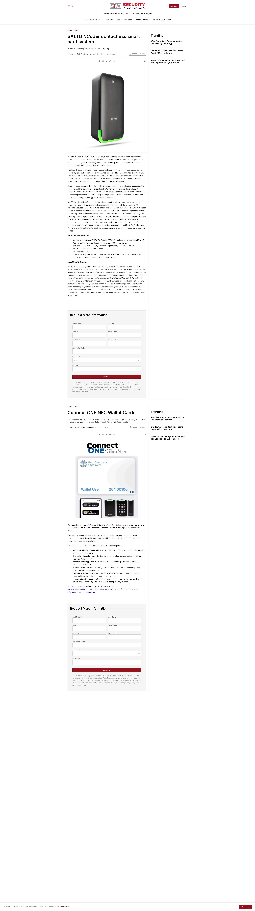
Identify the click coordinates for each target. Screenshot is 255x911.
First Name (77, 323)
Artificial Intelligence (162, 19)
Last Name (112, 323)
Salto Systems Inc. (84, 54)
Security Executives (92, 19)
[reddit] (110, 61)
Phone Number (113, 332)
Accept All (245, 907)
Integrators (108, 19)
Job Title (112, 340)
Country (76, 357)
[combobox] (106, 360)
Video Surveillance (124, 19)
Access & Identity (142, 19)
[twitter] (107, 61)
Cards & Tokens (73, 30)
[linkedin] (103, 61)
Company (76, 340)
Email (75, 332)
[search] (72, 6)
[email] (114, 61)
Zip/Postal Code (78, 348)
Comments (76, 365)
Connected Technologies (86, 427)
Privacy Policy (64, 906)
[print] (145, 61)
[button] (69, 6)
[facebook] (100, 61)
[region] (127, 907)
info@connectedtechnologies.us (81, 592)
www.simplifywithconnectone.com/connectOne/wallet (90, 589)
